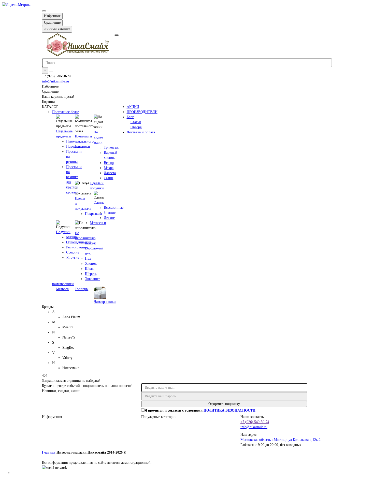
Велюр (109, 163)
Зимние (110, 213)
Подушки (63, 232)
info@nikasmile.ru (55, 81)
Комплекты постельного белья (84, 141)
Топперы (81, 289)
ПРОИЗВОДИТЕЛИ (142, 112)
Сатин (108, 178)
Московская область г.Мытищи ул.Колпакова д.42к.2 (280, 440)
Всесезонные (113, 207)
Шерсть (90, 274)
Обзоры (136, 127)
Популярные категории (159, 417)
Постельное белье (65, 112)
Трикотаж (111, 147)
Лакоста (110, 173)
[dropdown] (44, 11)
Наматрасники (105, 302)
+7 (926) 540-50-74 (254, 422)
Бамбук (90, 243)
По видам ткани (98, 137)
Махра (108, 168)
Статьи (136, 122)
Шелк (89, 269)
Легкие (109, 218)
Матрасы (62, 289)
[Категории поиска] (116, 35)
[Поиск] (51, 71)
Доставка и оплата (141, 132)
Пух (88, 258)
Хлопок (91, 263)
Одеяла (99, 202)
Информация (52, 417)
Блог (130, 117)
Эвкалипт (92, 279)
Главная (48, 452)
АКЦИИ (133, 107)
